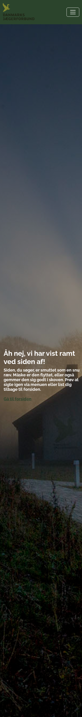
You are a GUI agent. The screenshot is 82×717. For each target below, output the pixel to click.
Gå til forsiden (17, 399)
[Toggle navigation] (73, 12)
